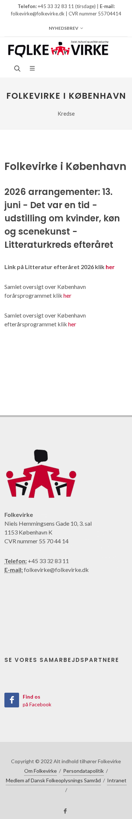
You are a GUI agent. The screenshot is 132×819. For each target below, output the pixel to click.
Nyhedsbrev (63, 28)
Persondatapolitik (83, 771)
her (110, 266)
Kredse (66, 113)
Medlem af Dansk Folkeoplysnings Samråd (53, 780)
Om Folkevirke (40, 771)
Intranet (116, 780)
